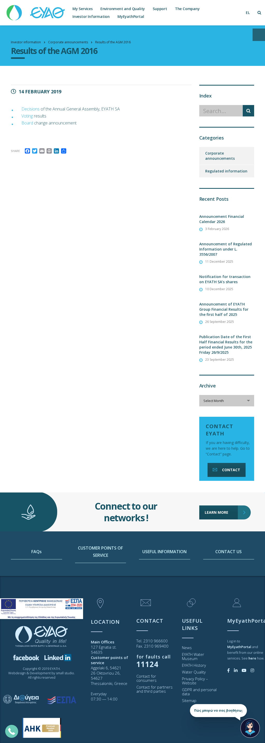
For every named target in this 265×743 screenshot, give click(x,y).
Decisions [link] (30, 109)
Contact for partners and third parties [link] (154, 689)
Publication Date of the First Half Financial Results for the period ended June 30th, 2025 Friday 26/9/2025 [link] (225, 344)
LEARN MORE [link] (216, 512)
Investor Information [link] (91, 16)
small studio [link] (65, 673)
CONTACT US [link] (228, 551)
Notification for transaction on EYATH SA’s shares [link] (225, 279)
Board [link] (27, 123)
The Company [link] (187, 8)
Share (15, 151)
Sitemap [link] (189, 700)
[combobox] (226, 400)
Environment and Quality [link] (122, 8)
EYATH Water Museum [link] (193, 656)
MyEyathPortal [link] (130, 16)
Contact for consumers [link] (146, 678)
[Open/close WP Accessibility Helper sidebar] (259, 35)
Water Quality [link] (194, 672)
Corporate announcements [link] (220, 156)
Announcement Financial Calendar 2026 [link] (221, 219)
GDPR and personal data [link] (199, 692)
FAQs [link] (36, 551)
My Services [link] (82, 8)
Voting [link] (27, 116)
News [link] (187, 647)
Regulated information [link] (226, 171)
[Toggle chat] (250, 728)
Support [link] (160, 8)
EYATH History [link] (194, 665)
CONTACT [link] (231, 469)
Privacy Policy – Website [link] (195, 681)
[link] (36, 10)
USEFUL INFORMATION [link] (164, 551)
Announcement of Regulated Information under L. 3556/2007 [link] (225, 249)
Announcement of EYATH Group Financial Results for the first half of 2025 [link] (223, 309)
